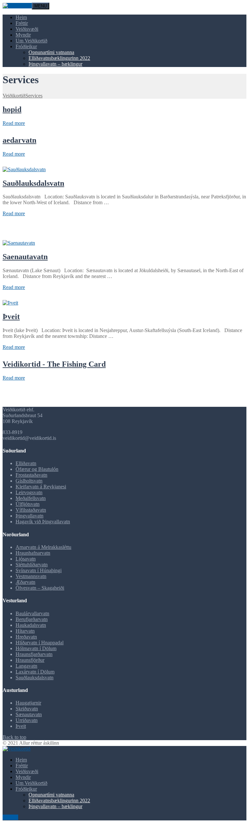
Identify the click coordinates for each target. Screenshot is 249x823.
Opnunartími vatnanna (51, 52)
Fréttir (22, 23)
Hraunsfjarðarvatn (34, 654)
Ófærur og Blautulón (37, 469)
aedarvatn (19, 140)
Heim (21, 17)
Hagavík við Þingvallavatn (43, 521)
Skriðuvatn (27, 708)
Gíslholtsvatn (29, 481)
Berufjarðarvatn (32, 619)
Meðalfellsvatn (31, 498)
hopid (12, 109)
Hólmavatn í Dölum (36, 648)
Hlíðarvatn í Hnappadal (40, 642)
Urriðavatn (27, 720)
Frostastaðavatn (31, 475)
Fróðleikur (26, 46)
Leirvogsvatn (29, 492)
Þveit (11, 316)
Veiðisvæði (27, 29)
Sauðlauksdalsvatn (33, 183)
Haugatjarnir (28, 703)
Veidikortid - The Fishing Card (54, 364)
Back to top (14, 737)
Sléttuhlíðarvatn (32, 564)
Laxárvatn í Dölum (35, 671)
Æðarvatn (25, 582)
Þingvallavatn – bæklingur (55, 64)
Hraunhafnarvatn (33, 553)
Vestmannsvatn (31, 576)
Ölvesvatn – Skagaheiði (40, 588)
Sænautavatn (29, 714)
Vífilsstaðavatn (31, 510)
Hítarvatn (25, 631)
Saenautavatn (25, 256)
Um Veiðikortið (31, 40)
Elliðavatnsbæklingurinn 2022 (59, 58)
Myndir (23, 35)
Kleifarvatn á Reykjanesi (41, 486)
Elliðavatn (26, 463)
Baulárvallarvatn (32, 613)
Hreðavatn (26, 636)
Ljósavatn (26, 559)
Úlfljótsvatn (28, 504)
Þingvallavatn (29, 515)
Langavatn (26, 666)
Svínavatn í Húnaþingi (39, 570)
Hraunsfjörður (30, 660)
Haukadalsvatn (31, 625)
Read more (14, 123)
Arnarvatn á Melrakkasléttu (43, 547)
